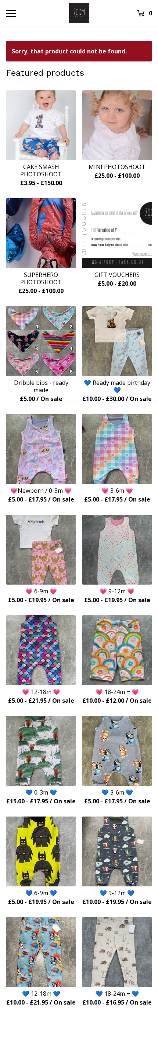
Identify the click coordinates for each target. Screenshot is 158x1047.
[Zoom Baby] (79, 13)
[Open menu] (10, 13)
